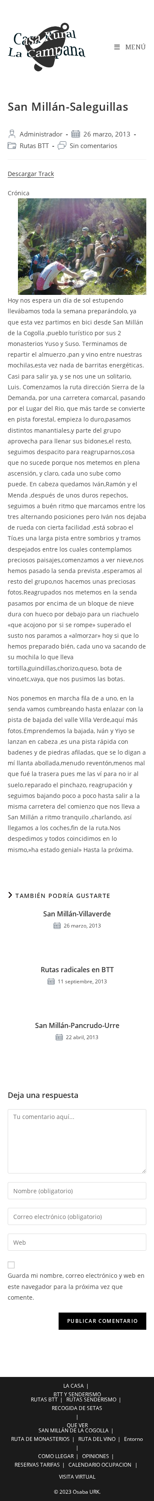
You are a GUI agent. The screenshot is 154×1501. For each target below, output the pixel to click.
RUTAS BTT (44, 1399)
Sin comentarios (93, 146)
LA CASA (73, 1385)
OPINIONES (95, 1456)
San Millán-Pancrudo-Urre (77, 1025)
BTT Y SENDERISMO (77, 1394)
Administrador (41, 134)
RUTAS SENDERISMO (91, 1399)
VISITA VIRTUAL (77, 1476)
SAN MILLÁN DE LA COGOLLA (73, 1430)
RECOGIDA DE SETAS (77, 1408)
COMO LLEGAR (56, 1456)
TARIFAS (50, 1464)
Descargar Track (31, 174)
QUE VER (77, 1425)
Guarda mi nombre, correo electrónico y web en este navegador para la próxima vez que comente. (76, 1286)
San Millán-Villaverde (77, 914)
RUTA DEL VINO (97, 1439)
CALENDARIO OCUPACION (99, 1464)
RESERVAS (27, 1464)
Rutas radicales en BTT (77, 969)
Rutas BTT (34, 146)
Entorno (133, 1439)
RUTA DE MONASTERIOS (40, 1439)
